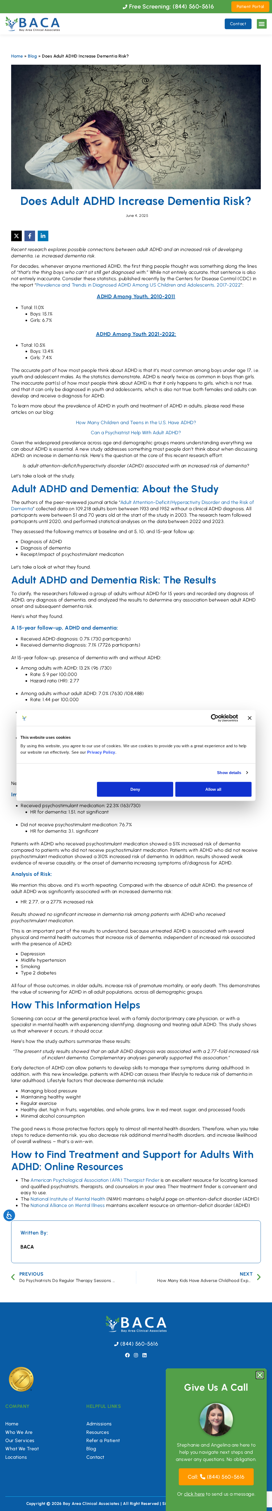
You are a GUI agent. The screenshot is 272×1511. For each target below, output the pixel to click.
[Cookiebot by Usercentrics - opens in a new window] (215, 718)
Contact (95, 1457)
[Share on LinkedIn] (43, 236)
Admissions (99, 1424)
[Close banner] (250, 718)
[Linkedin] (144, 1355)
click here (194, 1494)
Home (17, 56)
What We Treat (22, 1449)
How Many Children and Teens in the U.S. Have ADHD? (136, 422)
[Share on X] (16, 236)
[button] (262, 24)
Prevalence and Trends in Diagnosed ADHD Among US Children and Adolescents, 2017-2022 (138, 285)
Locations (16, 1457)
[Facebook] (127, 1355)
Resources (97, 1432)
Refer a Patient (103, 1440)
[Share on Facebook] (29, 236)
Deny (135, 789)
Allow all (213, 789)
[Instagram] (136, 1355)
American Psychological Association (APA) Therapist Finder (95, 1180)
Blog (32, 56)
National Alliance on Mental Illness (68, 1205)
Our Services (20, 1440)
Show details (229, 772)
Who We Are (19, 1432)
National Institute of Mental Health (68, 1199)
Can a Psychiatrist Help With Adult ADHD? (136, 433)
